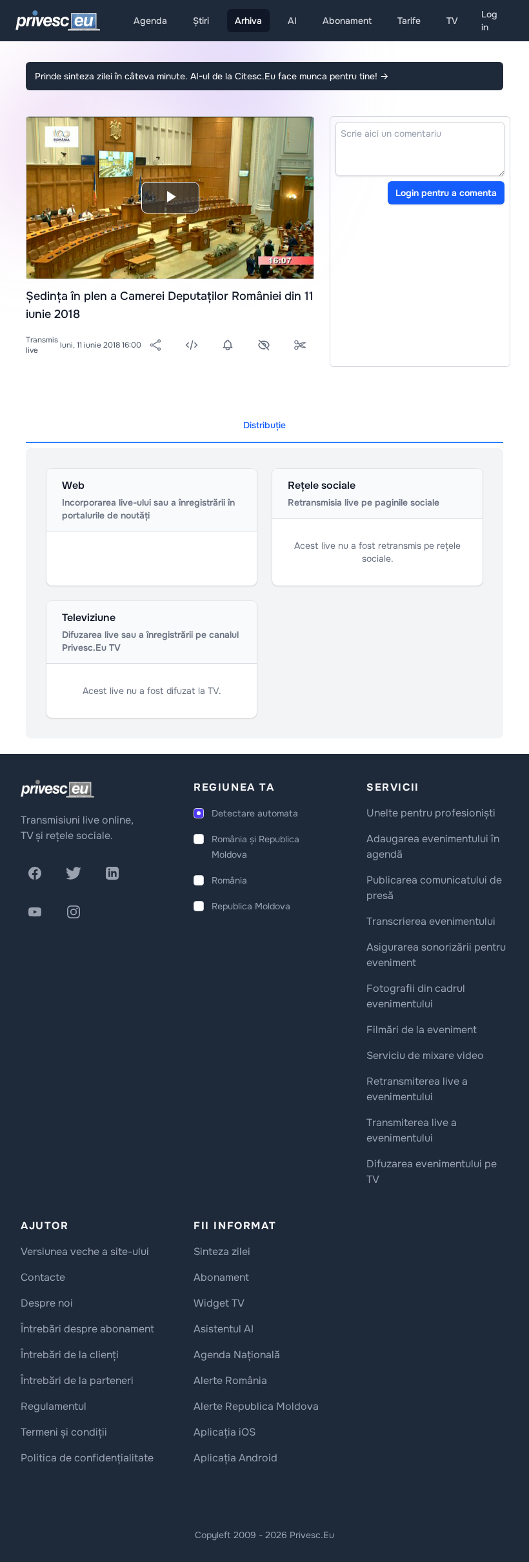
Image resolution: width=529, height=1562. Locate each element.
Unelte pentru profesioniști (430, 813)
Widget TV (219, 1303)
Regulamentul (53, 1406)
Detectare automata (255, 813)
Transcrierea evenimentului (430, 921)
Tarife (409, 20)
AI (292, 20)
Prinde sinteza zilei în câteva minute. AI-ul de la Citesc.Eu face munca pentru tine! (211, 76)
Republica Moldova (251, 906)
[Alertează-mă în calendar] (228, 345)
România (229, 880)
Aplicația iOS (224, 1432)
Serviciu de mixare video (425, 1055)
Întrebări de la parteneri (77, 1380)
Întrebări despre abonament (87, 1329)
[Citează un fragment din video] (300, 345)
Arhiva (248, 20)
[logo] (57, 789)
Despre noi (47, 1303)
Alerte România (230, 1380)
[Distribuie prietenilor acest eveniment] (155, 345)
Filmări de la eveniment (421, 1029)
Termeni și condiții (64, 1432)
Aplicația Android (235, 1458)
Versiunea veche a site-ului (85, 1251)
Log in (489, 20)
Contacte (43, 1277)
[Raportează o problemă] (264, 345)
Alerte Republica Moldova (256, 1406)
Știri (201, 20)
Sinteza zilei (222, 1251)
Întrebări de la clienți (70, 1354)
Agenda (150, 20)
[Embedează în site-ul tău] (191, 345)
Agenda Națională (237, 1354)
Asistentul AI (224, 1329)
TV (452, 20)
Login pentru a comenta (446, 193)
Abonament (347, 20)
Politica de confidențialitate (87, 1458)
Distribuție (264, 425)
